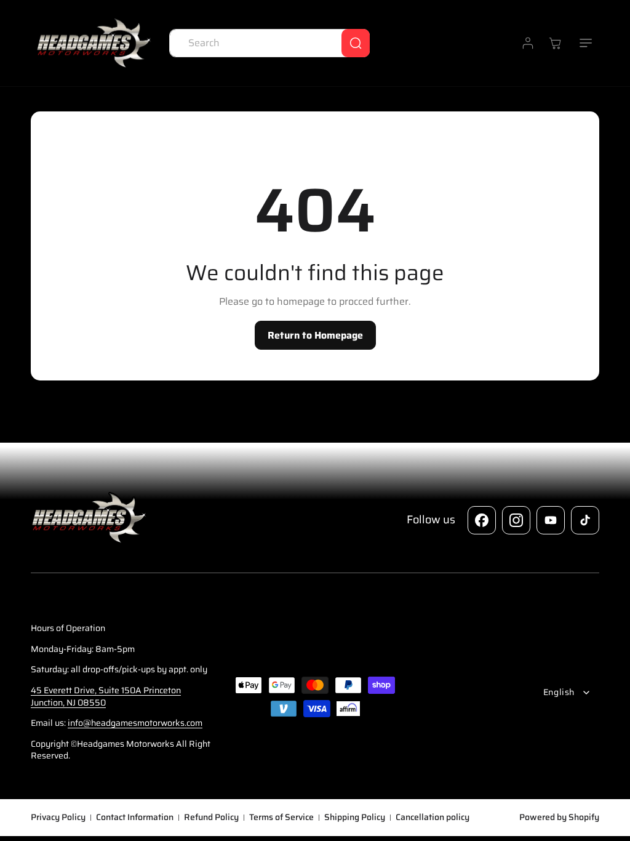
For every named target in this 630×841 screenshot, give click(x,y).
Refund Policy (211, 817)
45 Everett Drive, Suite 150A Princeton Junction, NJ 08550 (106, 696)
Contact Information (134, 817)
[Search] (355, 43)
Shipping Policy (354, 817)
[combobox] (269, 43)
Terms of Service (281, 817)
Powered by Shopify (559, 817)
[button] (585, 43)
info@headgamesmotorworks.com (135, 723)
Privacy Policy (58, 817)
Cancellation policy (432, 817)
